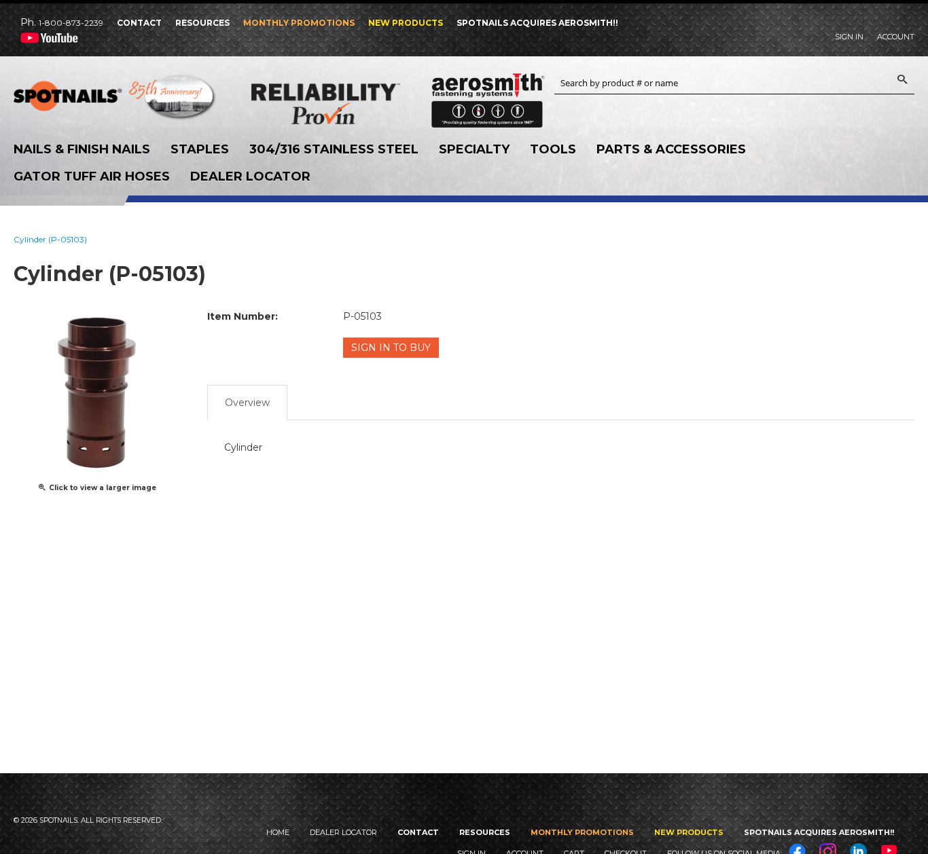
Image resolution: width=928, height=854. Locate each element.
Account (895, 36)
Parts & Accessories (671, 149)
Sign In (849, 36)
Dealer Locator (250, 176)
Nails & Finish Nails (82, 149)
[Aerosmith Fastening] (488, 95)
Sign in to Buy (391, 347)
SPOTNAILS (115, 100)
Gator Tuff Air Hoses (92, 176)
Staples (200, 149)
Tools (553, 149)
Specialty (474, 149)
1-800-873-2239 (71, 23)
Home (277, 832)
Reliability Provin (353, 103)
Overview (247, 402)
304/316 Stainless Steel (333, 149)
